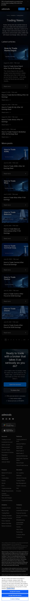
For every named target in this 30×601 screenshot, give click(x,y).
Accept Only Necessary (15, 595)
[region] (15, 588)
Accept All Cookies (15, 591)
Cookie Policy (10, 588)
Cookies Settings (15, 599)
